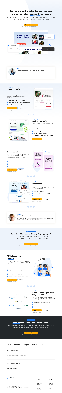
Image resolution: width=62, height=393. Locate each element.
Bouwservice (51, 384)
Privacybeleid (18, 387)
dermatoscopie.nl (26, 76)
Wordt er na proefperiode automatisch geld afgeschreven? (16, 360)
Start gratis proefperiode (31, 24)
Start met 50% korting (31, 332)
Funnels (38, 384)
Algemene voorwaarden (25, 387)
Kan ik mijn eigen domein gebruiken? (13, 365)
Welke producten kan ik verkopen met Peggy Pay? (15, 353)
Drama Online (26, 221)
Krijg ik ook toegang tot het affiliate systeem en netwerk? (16, 355)
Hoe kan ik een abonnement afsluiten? (13, 363)
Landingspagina (39, 383)
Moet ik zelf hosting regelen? (12, 368)
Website (38, 385)
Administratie (39, 388)
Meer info (21, 108)
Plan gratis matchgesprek (31, 243)
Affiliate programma (52, 385)
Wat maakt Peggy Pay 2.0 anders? (12, 350)
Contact (50, 388)
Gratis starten (11, 108)
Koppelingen (39, 389)
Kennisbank (51, 383)
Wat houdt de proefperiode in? (12, 358)
